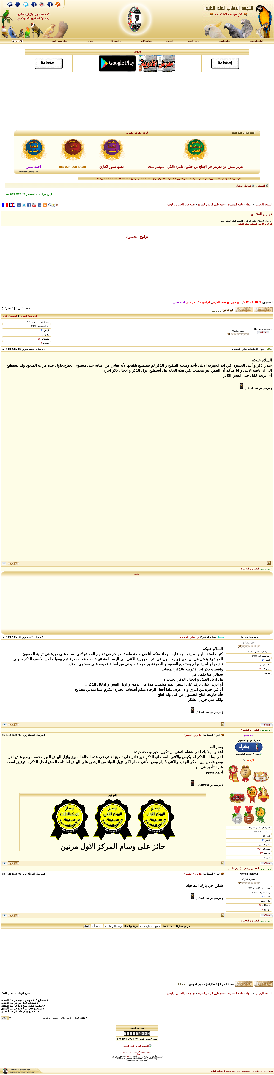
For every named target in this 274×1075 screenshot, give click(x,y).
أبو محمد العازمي (221, 302)
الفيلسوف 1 (204, 302)
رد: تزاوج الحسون (189, 637)
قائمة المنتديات (235, 204)
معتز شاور (191, 302)
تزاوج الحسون (137, 237)
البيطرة (169, 41)
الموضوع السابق (28, 316)
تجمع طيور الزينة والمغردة (211, 204)
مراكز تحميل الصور (59, 41)
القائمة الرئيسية (256, 41)
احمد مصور (179, 302)
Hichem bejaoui (263, 329)
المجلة (249, 204)
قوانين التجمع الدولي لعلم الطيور (254, 223)
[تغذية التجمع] (59, 8)
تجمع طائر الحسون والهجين (181, 204)
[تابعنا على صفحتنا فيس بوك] (17, 8)
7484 (259, 849)
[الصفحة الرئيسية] (10, 8)
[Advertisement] (137, 98)
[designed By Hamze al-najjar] (21, 1073)
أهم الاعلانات (146, 41)
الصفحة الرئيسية (263, 204)
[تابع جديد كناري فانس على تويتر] (25, 8)
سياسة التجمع (224, 41)
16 (39, 339)
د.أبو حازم (236, 302)
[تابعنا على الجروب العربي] (34, 8)
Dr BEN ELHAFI (252, 302)
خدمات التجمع (194, 41)
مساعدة (89, 41)
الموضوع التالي (10, 316)
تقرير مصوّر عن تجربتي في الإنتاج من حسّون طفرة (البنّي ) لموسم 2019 (195, 167)
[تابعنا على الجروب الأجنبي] (50, 8)
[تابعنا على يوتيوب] (42, 8)
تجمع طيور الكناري (111, 167)
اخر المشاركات (116, 41)
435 (261, 853)
